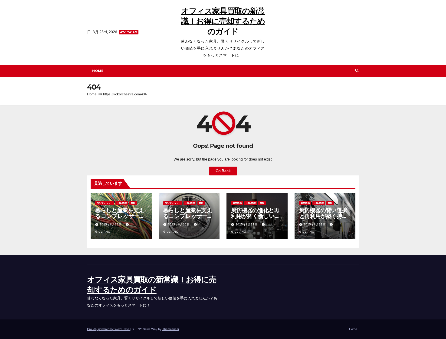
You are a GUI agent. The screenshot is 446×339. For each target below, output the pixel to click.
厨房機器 (237, 203)
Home (97, 71)
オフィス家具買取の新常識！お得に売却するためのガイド (223, 21)
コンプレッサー (105, 203)
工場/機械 (122, 203)
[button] (357, 71)
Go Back (223, 171)
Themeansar (170, 329)
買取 (133, 203)
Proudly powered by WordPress (108, 329)
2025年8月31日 (111, 224)
